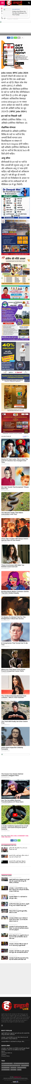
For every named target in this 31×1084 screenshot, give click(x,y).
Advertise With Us (6, 1053)
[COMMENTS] (22, 37)
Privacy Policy (5, 1056)
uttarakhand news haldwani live (11, 1065)
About (3, 1051)
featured (13, 1069)
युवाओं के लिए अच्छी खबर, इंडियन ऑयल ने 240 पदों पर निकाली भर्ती (19, 856)
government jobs (22, 835)
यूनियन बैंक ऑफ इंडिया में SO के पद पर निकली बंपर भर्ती (18, 848)
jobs (2, 837)
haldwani (13, 1067)
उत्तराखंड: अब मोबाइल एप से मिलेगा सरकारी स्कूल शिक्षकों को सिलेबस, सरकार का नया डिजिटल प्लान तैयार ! (15, 1049)
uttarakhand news (7, 1063)
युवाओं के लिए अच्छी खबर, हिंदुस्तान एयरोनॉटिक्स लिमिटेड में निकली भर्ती (17, 861)
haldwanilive (24, 1065)
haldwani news (22, 1067)
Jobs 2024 (8, 837)
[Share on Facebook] (8, 37)
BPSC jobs (14, 835)
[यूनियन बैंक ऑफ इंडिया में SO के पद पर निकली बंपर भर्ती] (4, 849)
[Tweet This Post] (11, 37)
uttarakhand (5, 1067)
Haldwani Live (17, 1077)
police (19, 1069)
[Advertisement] (15, 978)
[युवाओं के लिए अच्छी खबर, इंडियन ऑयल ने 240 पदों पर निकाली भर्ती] (4, 856)
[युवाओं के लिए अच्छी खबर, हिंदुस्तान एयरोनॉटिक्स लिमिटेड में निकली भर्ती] (4, 861)
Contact (3, 1054)
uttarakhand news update (21, 1063)
